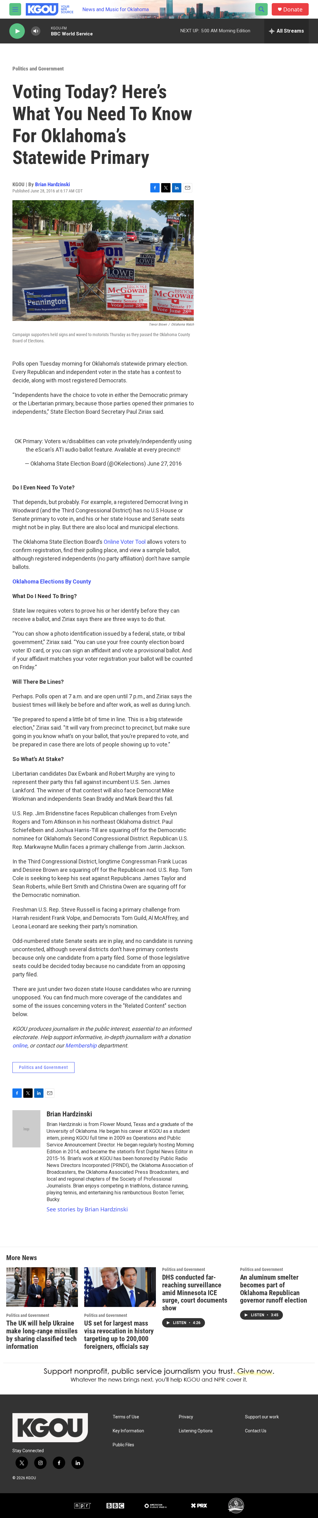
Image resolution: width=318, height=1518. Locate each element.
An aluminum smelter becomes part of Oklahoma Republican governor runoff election (273, 1288)
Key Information (128, 1431)
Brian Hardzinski (52, 184)
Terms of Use (126, 1417)
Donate (292, 9)
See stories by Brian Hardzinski (87, 1209)
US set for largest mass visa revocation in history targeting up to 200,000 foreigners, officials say (119, 1334)
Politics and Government (38, 68)
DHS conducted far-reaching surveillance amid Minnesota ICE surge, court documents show (194, 1292)
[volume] (35, 31)
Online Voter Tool (125, 541)
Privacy (186, 1417)
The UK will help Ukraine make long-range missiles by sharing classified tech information (42, 1334)
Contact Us (255, 1431)
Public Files (123, 1445)
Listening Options (196, 1431)
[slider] (46, 31)
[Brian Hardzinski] (26, 1128)
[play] (17, 31)
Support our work (262, 1417)
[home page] (50, 1427)
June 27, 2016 (164, 463)
